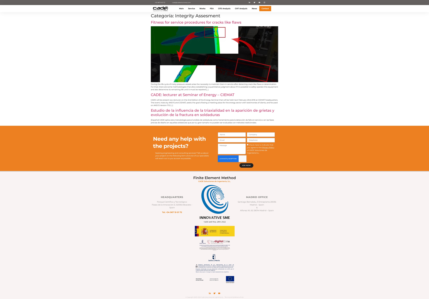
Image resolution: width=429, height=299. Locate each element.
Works (202, 8)
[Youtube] (259, 2)
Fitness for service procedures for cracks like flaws (196, 22)
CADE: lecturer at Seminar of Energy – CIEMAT (192, 95)
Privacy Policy (268, 147)
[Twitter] (254, 2)
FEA (212, 8)
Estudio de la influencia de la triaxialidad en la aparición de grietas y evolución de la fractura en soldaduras (212, 112)
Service (191, 8)
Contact (265, 8)
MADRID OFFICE (257, 197)
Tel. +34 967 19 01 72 (172, 212)
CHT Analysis (241, 8)
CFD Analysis (224, 8)
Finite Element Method (214, 178)
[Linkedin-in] (249, 2)
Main (181, 8)
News (254, 8)
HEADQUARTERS (172, 197)
